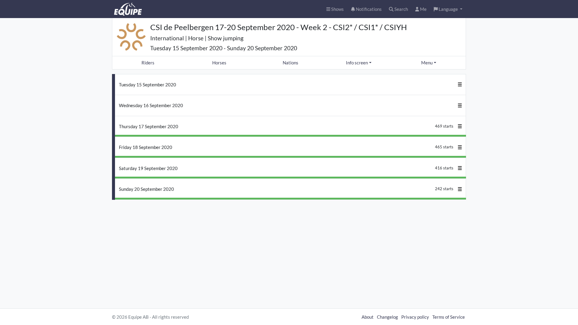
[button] (448, 9)
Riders (147, 62)
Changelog (387, 317)
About (368, 317)
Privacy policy (415, 317)
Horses (219, 62)
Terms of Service (448, 317)
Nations (290, 62)
